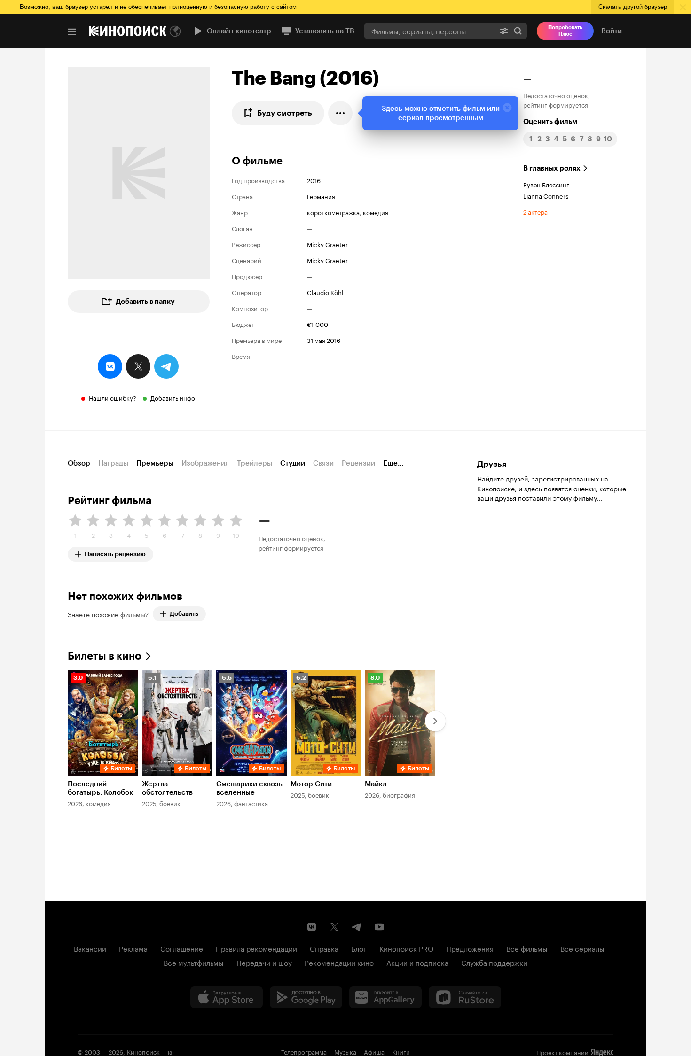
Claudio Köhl (325, 291)
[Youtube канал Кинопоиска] (379, 926)
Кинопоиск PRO (406, 948)
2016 (314, 180)
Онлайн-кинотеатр (239, 31)
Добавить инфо (172, 397)
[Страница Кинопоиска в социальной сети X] (334, 926)
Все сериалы (582, 948)
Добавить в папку (145, 301)
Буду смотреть (284, 113)
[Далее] (435, 721)
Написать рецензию (115, 552)
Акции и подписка (417, 962)
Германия (321, 196)
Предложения (470, 948)
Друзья (492, 464)
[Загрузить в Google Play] (306, 997)
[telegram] (166, 366)
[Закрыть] (507, 107)
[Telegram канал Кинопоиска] (356, 926)
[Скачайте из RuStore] (465, 997)
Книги (401, 1051)
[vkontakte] (110, 366)
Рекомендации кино (339, 962)
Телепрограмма (304, 1051)
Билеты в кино (104, 656)
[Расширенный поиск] (504, 31)
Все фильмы (527, 948)
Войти (611, 31)
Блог (359, 948)
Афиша (374, 1051)
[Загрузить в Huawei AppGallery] (385, 997)
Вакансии (90, 948)
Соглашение (181, 948)
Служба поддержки (494, 962)
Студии (292, 463)
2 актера (535, 211)
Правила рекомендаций (256, 948)
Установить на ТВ (324, 31)
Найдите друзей (502, 478)
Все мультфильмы (194, 962)
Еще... (393, 463)
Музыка (345, 1051)
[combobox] (429, 31)
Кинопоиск (143, 1051)
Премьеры (154, 463)
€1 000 (317, 323)
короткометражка (333, 212)
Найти (518, 31)
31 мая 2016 (323, 339)
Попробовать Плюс (565, 30)
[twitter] (138, 366)
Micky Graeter (327, 243)
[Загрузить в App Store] (226, 997)
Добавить (184, 613)
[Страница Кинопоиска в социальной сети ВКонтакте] (311, 926)
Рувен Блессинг (546, 184)
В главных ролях (552, 168)
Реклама (133, 948)
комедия (375, 212)
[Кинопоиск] (127, 31)
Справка (324, 948)
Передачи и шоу (264, 962)
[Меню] (72, 32)
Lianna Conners (545, 195)
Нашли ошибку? (112, 397)
